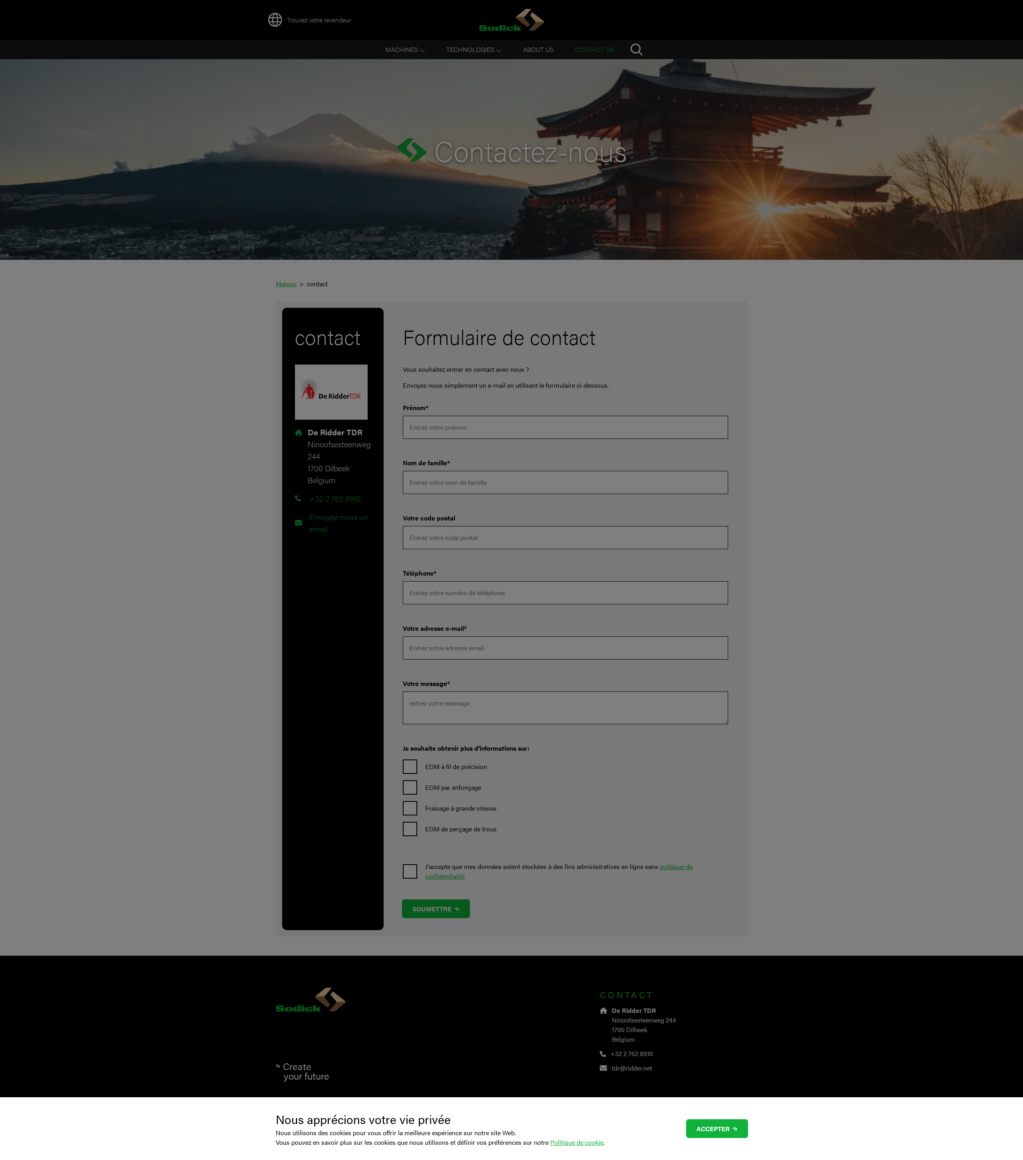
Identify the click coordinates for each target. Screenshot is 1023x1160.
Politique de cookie (576, 1142)
